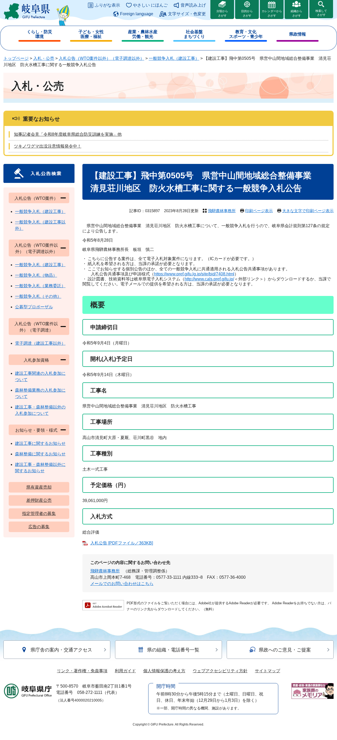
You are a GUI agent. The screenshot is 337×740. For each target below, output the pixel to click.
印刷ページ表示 (259, 210)
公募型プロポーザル (34, 307)
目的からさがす (247, 13)
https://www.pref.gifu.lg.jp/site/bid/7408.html (194, 274)
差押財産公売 (39, 500)
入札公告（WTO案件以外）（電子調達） (36, 327)
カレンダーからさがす (272, 13)
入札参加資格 (36, 360)
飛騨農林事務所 (222, 210)
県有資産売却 (39, 487)
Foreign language (136, 14)
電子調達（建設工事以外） (40, 343)
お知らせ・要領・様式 (36, 430)
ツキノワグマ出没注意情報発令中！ (47, 146)
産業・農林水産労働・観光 (142, 34)
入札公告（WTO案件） (36, 198)
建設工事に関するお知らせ (40, 443)
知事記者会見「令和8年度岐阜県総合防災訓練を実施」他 (68, 134)
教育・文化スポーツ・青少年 (246, 34)
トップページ (16, 58)
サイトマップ (267, 671)
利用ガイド (125, 671)
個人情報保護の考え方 (164, 671)
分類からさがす (222, 13)
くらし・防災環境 (39, 34)
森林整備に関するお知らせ (40, 454)
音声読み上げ (193, 5)
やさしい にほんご (150, 5)
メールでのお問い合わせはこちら (121, 583)
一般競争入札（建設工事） (174, 58)
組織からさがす (296, 13)
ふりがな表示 (107, 5)
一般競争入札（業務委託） (40, 286)
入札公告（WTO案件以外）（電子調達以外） (101, 58)
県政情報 (297, 34)
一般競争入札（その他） (38, 296)
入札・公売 (43, 58)
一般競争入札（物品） (36, 275)
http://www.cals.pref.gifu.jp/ (209, 279)
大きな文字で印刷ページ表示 (308, 210)
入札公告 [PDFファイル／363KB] (121, 543)
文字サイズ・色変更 (187, 14)
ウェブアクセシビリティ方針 (220, 671)
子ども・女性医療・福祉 (91, 34)
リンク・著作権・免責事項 (82, 671)
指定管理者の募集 (39, 513)
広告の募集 (38, 526)
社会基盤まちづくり (194, 34)
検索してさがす (321, 12)
